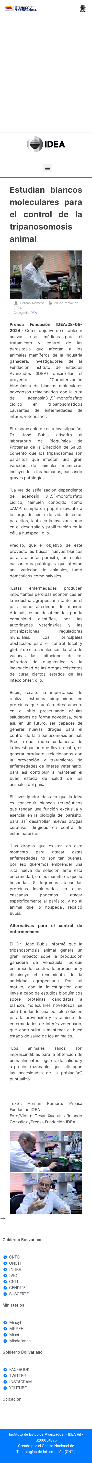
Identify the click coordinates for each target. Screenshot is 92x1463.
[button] (47, 168)
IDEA (33, 313)
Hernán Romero (32, 303)
